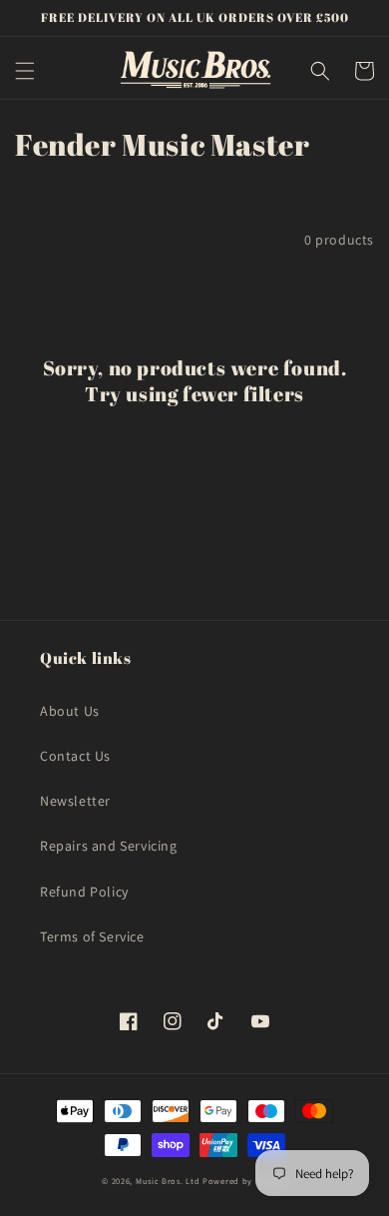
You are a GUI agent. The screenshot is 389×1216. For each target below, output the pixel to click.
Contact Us (75, 756)
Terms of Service (92, 936)
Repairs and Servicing (109, 846)
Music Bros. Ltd (168, 1180)
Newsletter (75, 801)
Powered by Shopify (244, 1180)
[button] (25, 71)
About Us (70, 711)
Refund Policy (84, 892)
